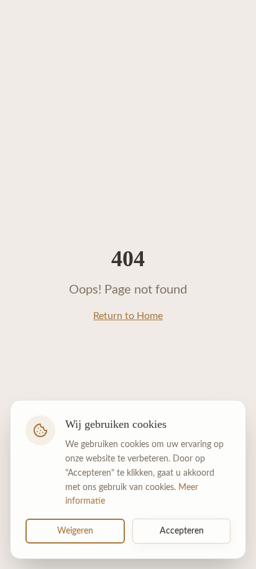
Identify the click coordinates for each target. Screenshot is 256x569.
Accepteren (182, 531)
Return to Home (128, 316)
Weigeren (75, 531)
